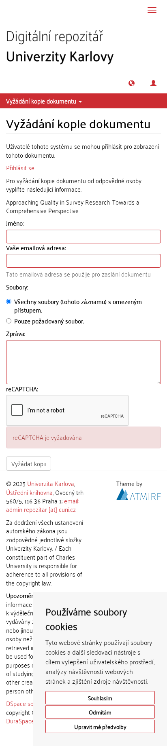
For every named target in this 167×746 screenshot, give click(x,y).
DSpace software (28, 703)
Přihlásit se (20, 167)
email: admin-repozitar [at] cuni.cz (42, 505)
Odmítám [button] (100, 712)
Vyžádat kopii (28, 463)
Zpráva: (16, 333)
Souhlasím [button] (100, 698)
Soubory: (18, 287)
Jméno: (15, 223)
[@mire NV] (138, 492)
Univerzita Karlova (50, 483)
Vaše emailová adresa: (36, 247)
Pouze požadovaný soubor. (49, 321)
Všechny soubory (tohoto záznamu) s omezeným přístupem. (78, 306)
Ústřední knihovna (29, 492)
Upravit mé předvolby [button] (100, 726)
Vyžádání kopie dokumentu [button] (42, 100)
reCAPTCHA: (22, 389)
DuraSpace (20, 720)
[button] (131, 83)
